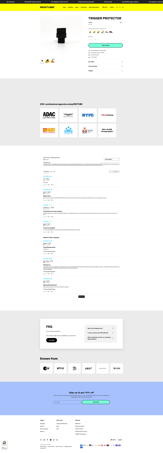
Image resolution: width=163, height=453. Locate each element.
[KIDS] (102, 32)
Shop (64, 7)
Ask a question (108, 159)
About (76, 7)
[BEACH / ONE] (90, 32)
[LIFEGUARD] (111, 32)
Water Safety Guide (94, 7)
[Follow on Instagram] (44, 440)
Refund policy (43, 446)
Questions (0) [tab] (52, 171)
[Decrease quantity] (90, 39)
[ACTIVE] (94, 32)
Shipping (42, 423)
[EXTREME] (98, 32)
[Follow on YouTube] (51, 440)
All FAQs (51, 340)
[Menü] (6, 441)
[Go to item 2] (47, 61)
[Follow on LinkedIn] (57, 440)
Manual (42, 431)
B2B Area (77, 423)
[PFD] (106, 32)
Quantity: (90, 36)
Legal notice (43, 448)
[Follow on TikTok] (54, 440)
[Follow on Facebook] (41, 440)
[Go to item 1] (42, 61)
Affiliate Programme (80, 434)
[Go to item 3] (52, 61)
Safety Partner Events (81, 431)
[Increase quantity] (95, 39)
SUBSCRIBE (96, 402)
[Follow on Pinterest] (47, 440)
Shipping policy (68, 446)
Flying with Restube (61, 423)
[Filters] (110, 171)
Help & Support (44, 429)
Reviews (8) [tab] (46, 171)
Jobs (57, 429)
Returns (42, 426)
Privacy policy (51, 446)
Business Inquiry (79, 426)
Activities (70, 7)
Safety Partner (79, 429)
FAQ (57, 426)
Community (84, 7)
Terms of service (59, 446)
